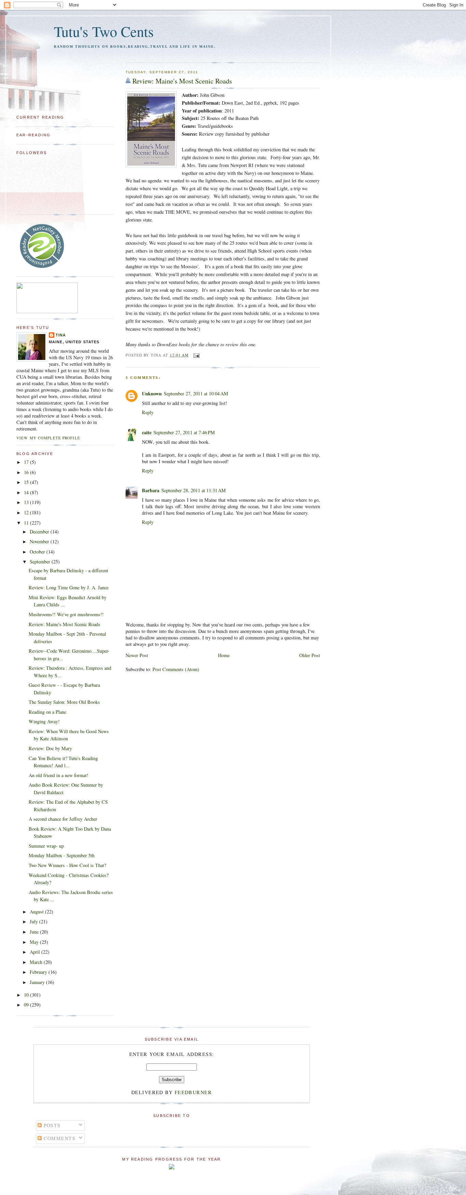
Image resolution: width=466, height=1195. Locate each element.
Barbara (150, 490)
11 (27, 522)
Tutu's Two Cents (104, 31)
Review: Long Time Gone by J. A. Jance (68, 587)
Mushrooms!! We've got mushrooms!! (66, 614)
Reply (148, 412)
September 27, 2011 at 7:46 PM (184, 432)
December (40, 531)
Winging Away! (44, 721)
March (37, 962)
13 (27, 502)
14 (27, 492)
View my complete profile (48, 437)
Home (224, 655)
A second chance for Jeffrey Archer (63, 819)
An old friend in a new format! (58, 775)
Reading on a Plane (47, 712)
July (34, 921)
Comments (58, 1138)
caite (146, 432)
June (35, 931)
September (41, 561)
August (37, 911)
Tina (61, 335)
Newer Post (137, 655)
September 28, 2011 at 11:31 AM (193, 490)
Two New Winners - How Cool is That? (67, 865)
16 (27, 472)
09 (27, 1004)
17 (27, 462)
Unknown (152, 393)
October (38, 551)
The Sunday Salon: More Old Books (64, 702)
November (40, 541)
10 (27, 995)
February (39, 972)
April (35, 952)
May (35, 942)
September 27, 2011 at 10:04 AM (196, 393)
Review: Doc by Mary (50, 748)
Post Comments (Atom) (175, 669)
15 (27, 482)
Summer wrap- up (46, 846)
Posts (51, 1125)
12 (27, 512)
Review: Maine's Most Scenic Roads (182, 81)
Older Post (309, 655)
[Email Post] (195, 355)
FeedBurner (193, 1092)
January (38, 982)
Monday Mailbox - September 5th (61, 855)
